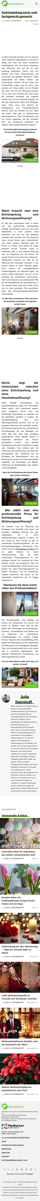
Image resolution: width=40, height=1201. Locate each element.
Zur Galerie (31, 160)
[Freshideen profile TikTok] (13, 1169)
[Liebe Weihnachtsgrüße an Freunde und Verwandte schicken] (20, 977)
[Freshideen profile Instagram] (9, 1169)
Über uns (6, 1153)
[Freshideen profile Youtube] (22, 1169)
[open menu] (36, 4)
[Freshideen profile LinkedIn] (31, 1169)
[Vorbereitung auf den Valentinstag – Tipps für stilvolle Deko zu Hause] (20, 928)
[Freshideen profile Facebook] (4, 1169)
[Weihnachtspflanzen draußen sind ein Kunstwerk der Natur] (20, 1023)
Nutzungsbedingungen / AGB (14, 1160)
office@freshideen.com (15, 1132)
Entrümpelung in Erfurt (25, 549)
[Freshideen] (13, 3)
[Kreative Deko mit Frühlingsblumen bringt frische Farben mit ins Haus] (20, 879)
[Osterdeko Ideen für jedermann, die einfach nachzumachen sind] (20, 833)
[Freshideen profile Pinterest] (17, 1169)
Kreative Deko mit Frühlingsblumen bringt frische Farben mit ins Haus (18, 900)
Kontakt (5, 1156)
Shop (4, 1141)
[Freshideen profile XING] (35, 1169)
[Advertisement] (20, 38)
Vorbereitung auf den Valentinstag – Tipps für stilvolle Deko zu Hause (20, 949)
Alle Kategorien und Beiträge (16, 1138)
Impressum (6, 1149)
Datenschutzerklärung (13, 1145)
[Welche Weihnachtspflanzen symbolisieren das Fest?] (20, 1068)
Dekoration (9, 809)
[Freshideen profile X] (27, 1169)
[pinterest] (35, 141)
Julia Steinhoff (13, 21)
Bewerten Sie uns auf (15, 1174)
